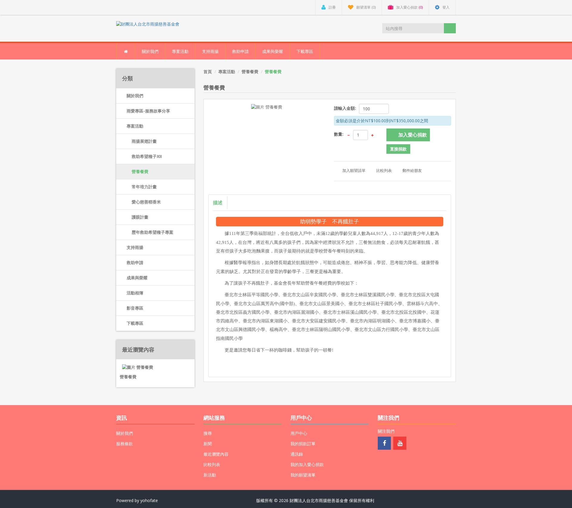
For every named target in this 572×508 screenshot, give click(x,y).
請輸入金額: (345, 108)
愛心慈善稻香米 (146, 202)
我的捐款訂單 (302, 443)
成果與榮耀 (137, 277)
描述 (218, 202)
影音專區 (135, 308)
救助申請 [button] (240, 51)
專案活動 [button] (180, 51)
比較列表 (211, 464)
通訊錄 (296, 454)
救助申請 (135, 262)
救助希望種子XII (147, 156)
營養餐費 (140, 171)
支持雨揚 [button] (210, 51)
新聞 (207, 443)
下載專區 (304, 51)
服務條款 (124, 443)
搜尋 (207, 433)
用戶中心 (298, 433)
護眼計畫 (140, 217)
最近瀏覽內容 (216, 454)
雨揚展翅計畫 (144, 141)
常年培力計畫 (144, 186)
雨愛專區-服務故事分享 (148, 111)
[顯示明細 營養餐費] (134, 364)
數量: (338, 134)
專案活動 (135, 126)
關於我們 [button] (150, 51)
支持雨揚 (135, 247)
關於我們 (135, 95)
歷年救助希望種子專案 (152, 232)
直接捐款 (398, 149)
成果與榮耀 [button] (272, 51)
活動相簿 (135, 293)
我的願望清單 (302, 475)
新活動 (209, 475)
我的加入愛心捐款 (307, 464)
